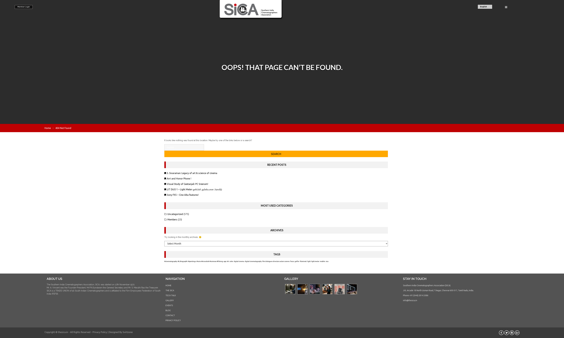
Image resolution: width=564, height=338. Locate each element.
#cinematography (170, 261)
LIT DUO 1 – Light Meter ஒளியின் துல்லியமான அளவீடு (194, 189)
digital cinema (239, 261)
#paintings (192, 261)
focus (292, 261)
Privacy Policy (173, 320)
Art (228, 261)
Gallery (170, 300)
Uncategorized (175, 214)
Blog (168, 310)
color (231, 261)
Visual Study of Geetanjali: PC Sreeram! (187, 184)
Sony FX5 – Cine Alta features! (183, 195)
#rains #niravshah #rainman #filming (210, 261)
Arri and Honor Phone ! (179, 178)
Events (169, 305)
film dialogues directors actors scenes (276, 261)
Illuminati (303, 261)
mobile (322, 261)
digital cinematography (253, 261)
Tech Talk (171, 295)
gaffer (297, 261)
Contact (170, 315)
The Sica (170, 290)
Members (172, 219)
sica (327, 261)
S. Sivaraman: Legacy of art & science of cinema (192, 173)
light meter (315, 261)
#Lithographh (183, 261)
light (309, 261)
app (225, 261)
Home (168, 285)
